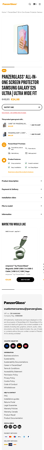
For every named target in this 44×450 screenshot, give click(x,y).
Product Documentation (13, 418)
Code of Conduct (10, 384)
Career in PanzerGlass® (13, 365)
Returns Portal (9, 402)
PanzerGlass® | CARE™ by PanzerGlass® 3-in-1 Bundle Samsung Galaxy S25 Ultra (17, 133)
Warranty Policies (10, 408)
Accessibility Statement (13, 371)
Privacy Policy (9, 378)
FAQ (5, 395)
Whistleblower (9, 387)
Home (4, 12)
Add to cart (36, 125)
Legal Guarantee (10, 405)
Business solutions (11, 355)
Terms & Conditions (11, 368)
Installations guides (11, 399)
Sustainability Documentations (16, 362)
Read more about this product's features (20, 172)
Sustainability (9, 358)
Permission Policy (11, 374)
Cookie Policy (9, 381)
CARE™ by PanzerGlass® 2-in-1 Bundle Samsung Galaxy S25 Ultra (17, 123)
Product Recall (9, 414)
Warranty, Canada (11, 411)
